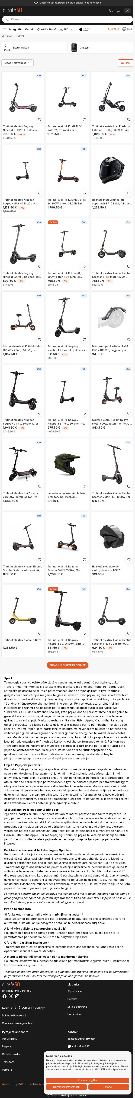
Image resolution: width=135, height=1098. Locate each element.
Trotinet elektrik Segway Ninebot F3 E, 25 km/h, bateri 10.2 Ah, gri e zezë (65, 642)
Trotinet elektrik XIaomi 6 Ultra (22, 639)
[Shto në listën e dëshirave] (40, 119)
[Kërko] (6, 19)
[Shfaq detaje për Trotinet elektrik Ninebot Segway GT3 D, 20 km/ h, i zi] (23, 390)
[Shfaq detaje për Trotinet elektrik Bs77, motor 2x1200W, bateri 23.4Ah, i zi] (23, 464)
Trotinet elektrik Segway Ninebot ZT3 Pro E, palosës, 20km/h (20, 128)
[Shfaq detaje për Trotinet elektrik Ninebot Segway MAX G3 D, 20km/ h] (23, 170)
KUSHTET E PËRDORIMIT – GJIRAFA (23, 1007)
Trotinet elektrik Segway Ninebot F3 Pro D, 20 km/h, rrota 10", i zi (67, 421)
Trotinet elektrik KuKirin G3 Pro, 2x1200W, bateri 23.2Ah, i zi (66, 201)
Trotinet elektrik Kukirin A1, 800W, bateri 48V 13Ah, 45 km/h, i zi (64, 275)
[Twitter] (10, 997)
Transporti (8, 1061)
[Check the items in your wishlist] (111, 10)
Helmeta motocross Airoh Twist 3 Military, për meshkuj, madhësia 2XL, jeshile (66, 495)
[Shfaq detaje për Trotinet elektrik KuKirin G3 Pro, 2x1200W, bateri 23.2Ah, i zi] (67, 170)
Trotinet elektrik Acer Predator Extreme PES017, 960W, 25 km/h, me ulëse (111, 128)
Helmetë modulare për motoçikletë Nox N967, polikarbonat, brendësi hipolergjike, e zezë (106, 568)
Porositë (72, 998)
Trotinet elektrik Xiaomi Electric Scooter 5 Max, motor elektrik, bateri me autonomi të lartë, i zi (22, 568)
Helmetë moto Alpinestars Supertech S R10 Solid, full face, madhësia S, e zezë (112, 201)
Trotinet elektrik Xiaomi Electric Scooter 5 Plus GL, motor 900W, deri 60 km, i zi (111, 642)
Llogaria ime (74, 1014)
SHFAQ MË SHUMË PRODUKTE (68, 665)
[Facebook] (4, 997)
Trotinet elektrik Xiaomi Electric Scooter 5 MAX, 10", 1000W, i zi (111, 495)
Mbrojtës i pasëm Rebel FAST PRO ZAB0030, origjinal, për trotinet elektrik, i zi (110, 348)
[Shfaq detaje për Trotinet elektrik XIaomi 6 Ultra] (23, 611)
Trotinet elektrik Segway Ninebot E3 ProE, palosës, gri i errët (21, 275)
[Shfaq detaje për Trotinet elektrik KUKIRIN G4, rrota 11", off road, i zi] (67, 97)
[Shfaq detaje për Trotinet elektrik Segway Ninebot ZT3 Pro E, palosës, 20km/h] (23, 97)
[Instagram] (17, 997)
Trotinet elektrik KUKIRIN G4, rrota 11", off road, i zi (65, 128)
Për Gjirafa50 (9, 1038)
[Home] (2, 35)
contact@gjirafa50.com (81, 1038)
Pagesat (7, 1046)
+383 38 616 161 (80, 1046)
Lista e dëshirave (77, 1006)
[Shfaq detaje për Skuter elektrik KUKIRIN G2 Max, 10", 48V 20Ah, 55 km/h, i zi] (23, 317)
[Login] (127, 10)
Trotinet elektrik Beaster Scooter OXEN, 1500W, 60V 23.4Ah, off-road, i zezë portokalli (63, 568)
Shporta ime (75, 991)
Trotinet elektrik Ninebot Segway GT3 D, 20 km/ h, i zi (20, 421)
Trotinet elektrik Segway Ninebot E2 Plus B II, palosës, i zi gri (66, 348)
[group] (34, 47)
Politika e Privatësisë (14, 1015)
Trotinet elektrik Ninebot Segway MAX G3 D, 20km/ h (20, 201)
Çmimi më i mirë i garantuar (17, 1023)
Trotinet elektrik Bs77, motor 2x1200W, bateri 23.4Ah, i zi (20, 495)
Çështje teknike (11, 1054)
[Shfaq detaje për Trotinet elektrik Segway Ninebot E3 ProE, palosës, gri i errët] (23, 244)
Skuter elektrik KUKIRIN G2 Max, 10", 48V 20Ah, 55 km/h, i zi (23, 348)
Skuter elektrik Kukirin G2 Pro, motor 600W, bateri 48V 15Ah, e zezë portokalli (111, 421)
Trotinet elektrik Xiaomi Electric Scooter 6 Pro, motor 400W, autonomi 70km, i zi (111, 275)
